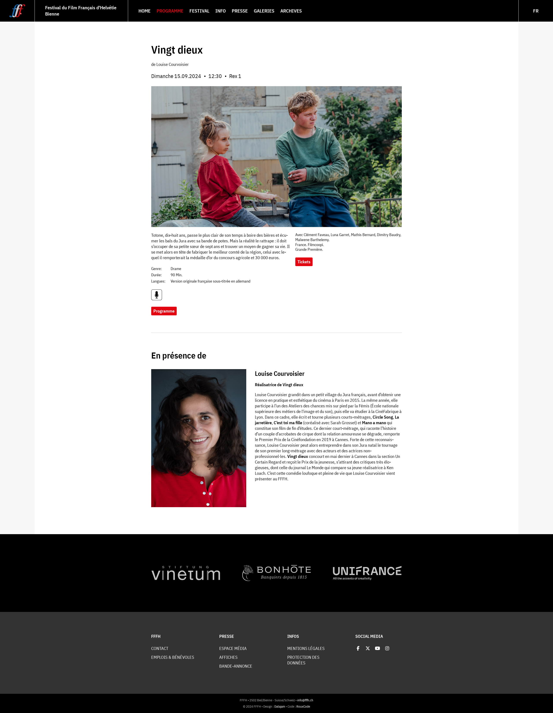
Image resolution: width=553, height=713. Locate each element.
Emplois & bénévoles (172, 657)
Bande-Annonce (235, 666)
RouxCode (303, 706)
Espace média (233, 648)
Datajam (279, 706)
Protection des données (303, 660)
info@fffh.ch (305, 700)
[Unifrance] (367, 573)
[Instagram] (387, 648)
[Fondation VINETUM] (185, 573)
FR (536, 11)
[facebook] (358, 648)
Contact (159, 648)
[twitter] (367, 648)
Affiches (228, 657)
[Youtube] (377, 648)
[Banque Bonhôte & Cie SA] (276, 573)
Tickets (303, 262)
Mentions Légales (306, 648)
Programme (164, 311)
